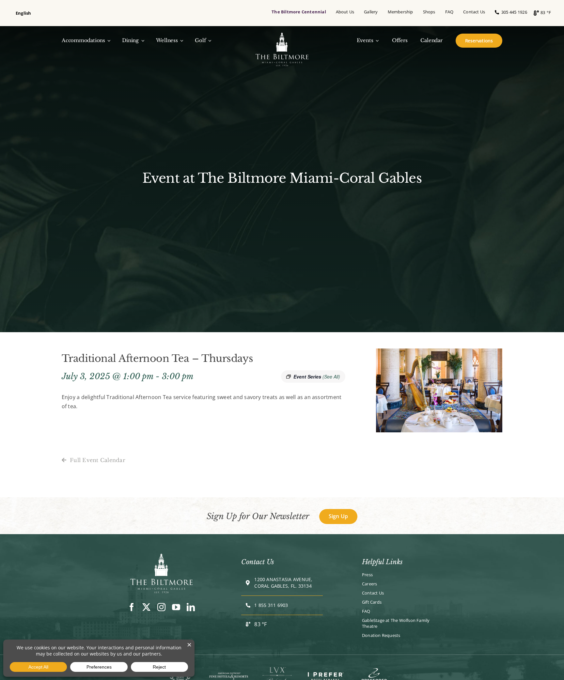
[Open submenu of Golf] (209, 40)
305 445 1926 (513, 12)
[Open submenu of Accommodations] (108, 40)
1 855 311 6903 (271, 605)
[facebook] (132, 607)
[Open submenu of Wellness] (181, 40)
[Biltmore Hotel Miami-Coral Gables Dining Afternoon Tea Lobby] (161, 556)
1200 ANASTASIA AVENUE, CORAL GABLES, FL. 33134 (283, 582)
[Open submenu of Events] (376, 40)
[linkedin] (191, 607)
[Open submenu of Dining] (142, 40)
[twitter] (146, 607)
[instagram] (161, 607)
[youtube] (176, 607)
